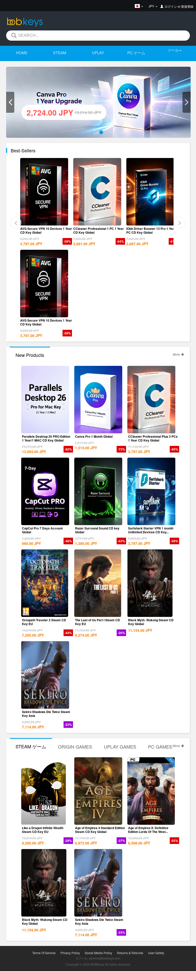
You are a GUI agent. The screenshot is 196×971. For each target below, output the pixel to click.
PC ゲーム (136, 52)
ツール (173, 50)
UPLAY (98, 52)
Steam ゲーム (31, 746)
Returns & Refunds (130, 953)
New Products (30, 355)
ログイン (171, 6)
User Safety (156, 953)
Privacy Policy (70, 953)
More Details (45, 221)
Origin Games (75, 746)
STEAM (59, 52)
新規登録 (187, 6)
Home (22, 52)
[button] (10, 102)
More (177, 354)
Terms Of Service (44, 953)
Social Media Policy (98, 953)
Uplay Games (120, 746)
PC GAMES (160, 746)
